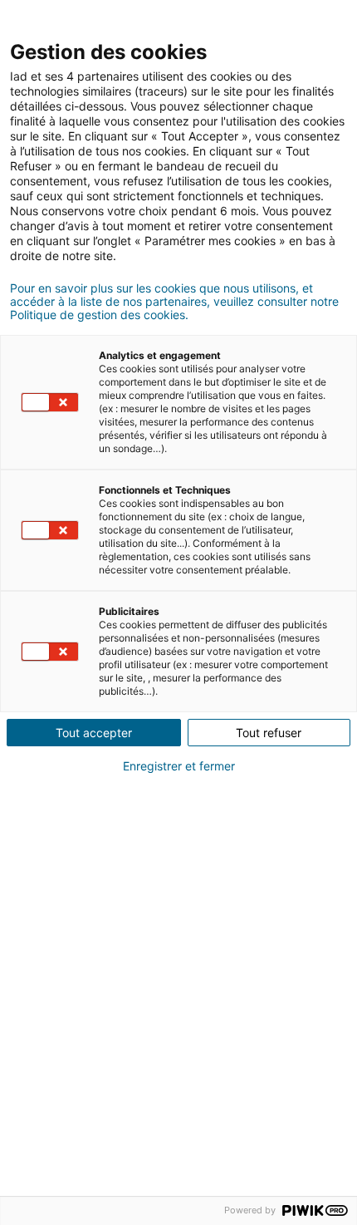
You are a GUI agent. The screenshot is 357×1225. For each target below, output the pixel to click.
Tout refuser (268, 733)
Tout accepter (94, 733)
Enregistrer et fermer (179, 766)
